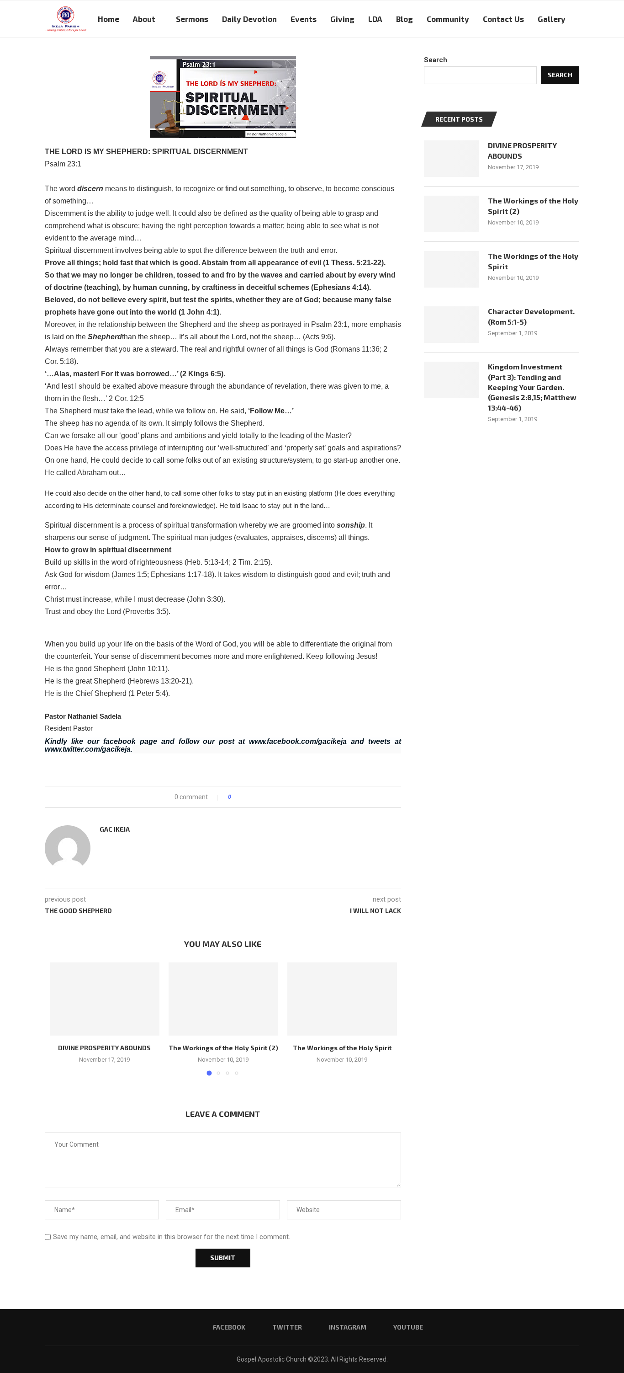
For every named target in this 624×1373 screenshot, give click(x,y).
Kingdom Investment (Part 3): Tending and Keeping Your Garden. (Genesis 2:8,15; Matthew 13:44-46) (532, 387)
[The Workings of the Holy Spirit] (342, 999)
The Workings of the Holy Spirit (342, 1048)
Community (448, 18)
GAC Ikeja (115, 829)
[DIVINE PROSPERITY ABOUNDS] (104, 999)
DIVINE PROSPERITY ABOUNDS (104, 1048)
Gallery (552, 18)
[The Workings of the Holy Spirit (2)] (223, 999)
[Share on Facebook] (246, 797)
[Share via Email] (272, 797)
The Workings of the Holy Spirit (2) (223, 1048)
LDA (375, 18)
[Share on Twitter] (254, 797)
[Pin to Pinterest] (263, 797)
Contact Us (503, 18)
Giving (342, 18)
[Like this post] (235, 797)
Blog (404, 18)
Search (435, 60)
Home (108, 18)
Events (304, 18)
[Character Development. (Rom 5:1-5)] (451, 324)
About (144, 18)
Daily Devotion (249, 18)
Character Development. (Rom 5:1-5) (531, 316)
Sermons (192, 18)
